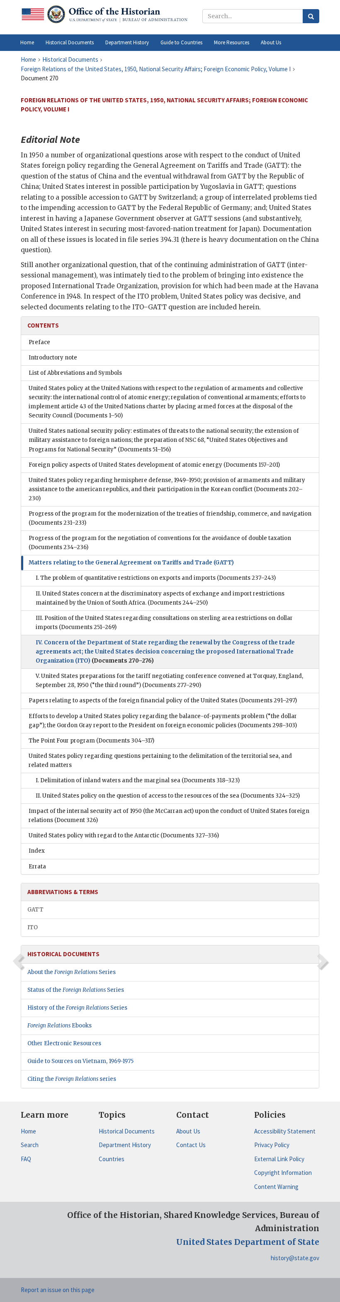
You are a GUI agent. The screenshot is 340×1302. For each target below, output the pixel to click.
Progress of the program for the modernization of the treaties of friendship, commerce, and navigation (170, 518)
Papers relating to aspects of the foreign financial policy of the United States (163, 700)
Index (37, 850)
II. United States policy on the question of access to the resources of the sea (168, 795)
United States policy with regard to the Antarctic (124, 835)
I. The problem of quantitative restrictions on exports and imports (156, 577)
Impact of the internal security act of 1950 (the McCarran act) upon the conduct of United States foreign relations (169, 816)
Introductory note (53, 357)
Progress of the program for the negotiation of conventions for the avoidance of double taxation (160, 543)
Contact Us (191, 1145)
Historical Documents (127, 1131)
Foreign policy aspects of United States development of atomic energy (154, 464)
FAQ (26, 1159)
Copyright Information (283, 1173)
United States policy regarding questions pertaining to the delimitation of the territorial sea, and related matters (160, 760)
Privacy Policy (271, 1145)
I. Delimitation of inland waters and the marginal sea (138, 780)
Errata (37, 866)
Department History (125, 1145)
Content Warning (276, 1187)
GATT (35, 909)
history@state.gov (295, 1258)
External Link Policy (279, 1159)
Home (28, 1131)
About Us (188, 1131)
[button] (70, 42)
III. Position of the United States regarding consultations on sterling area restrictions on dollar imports (164, 623)
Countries (111, 1159)
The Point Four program (91, 740)
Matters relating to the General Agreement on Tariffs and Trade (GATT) (131, 562)
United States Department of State (247, 1242)
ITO (32, 927)
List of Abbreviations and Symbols (75, 372)
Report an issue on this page (58, 1290)
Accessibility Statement (285, 1131)
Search (30, 1145)
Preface (39, 342)
